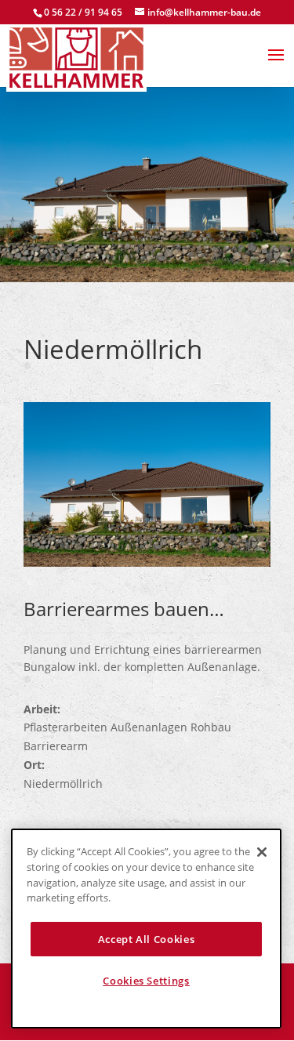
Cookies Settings (146, 981)
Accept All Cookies (146, 939)
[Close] (262, 852)
